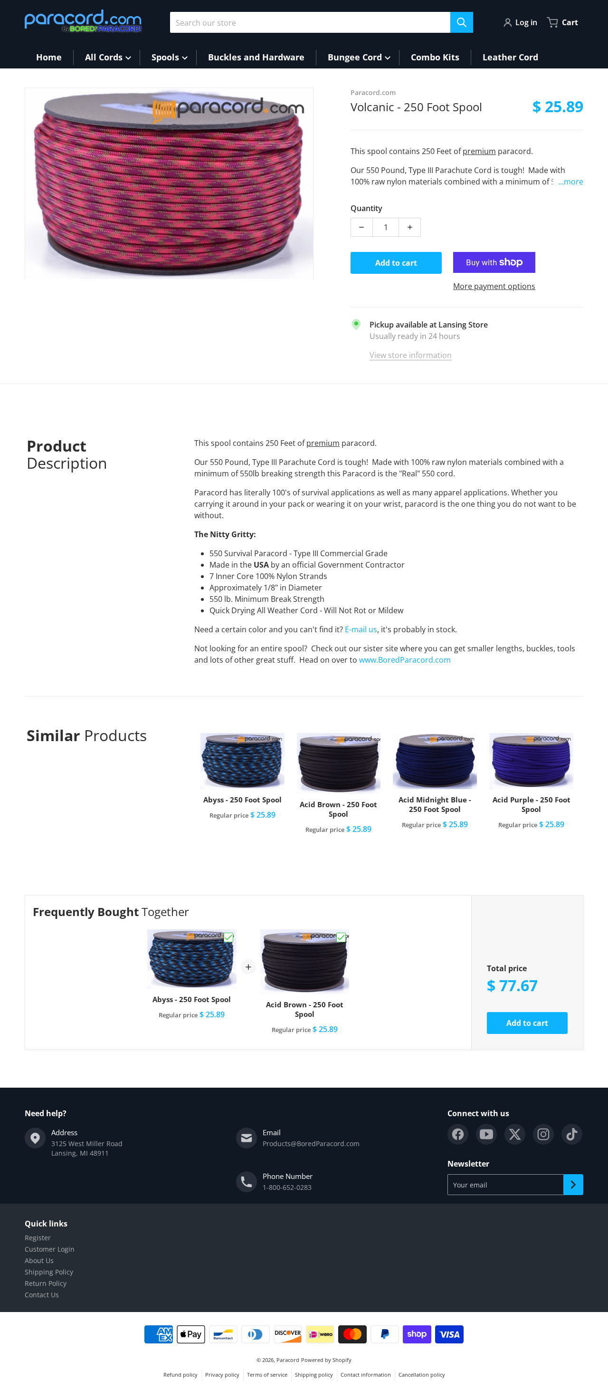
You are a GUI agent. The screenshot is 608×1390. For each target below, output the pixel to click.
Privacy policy (222, 1374)
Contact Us (42, 1294)
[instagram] (543, 1134)
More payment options (494, 286)
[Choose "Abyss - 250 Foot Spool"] (228, 937)
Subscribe (573, 1184)
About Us (39, 1260)
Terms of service (267, 1374)
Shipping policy (314, 1374)
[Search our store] (461, 22)
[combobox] (321, 22)
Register (38, 1237)
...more (570, 181)
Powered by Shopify (326, 1359)
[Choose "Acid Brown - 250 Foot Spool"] (341, 937)
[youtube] (486, 1134)
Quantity (366, 208)
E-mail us (361, 629)
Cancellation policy (422, 1374)
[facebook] (457, 1134)
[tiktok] (571, 1134)
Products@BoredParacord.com (311, 1143)
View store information (411, 355)
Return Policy (45, 1283)
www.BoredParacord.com (406, 660)
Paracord (287, 1359)
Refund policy (180, 1374)
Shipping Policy (49, 1271)
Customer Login (50, 1249)
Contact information (366, 1374)
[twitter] (514, 1134)
